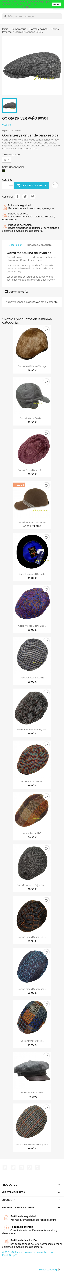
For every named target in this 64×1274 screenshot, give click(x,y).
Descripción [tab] (15, 245)
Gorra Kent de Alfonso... (32, 781)
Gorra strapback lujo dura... (32, 522)
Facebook (5, 1167)
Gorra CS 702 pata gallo (32, 677)
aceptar (56, 4)
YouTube (21, 1167)
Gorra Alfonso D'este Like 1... (32, 937)
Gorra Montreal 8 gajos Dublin (32, 885)
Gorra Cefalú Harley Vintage (32, 366)
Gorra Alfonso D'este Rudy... (32, 470)
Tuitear (25, 196)
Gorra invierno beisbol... (32, 418)
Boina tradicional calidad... (32, 574)
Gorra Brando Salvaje (32, 1092)
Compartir (17, 196)
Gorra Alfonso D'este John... (32, 989)
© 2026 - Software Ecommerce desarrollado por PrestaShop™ (28, 1254)
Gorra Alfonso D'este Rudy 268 (32, 1144)
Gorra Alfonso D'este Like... (32, 625)
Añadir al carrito (31, 185)
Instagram (37, 1167)
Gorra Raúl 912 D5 (32, 833)
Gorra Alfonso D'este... (32, 1040)
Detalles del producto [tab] (39, 245)
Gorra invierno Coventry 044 (32, 729)
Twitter (13, 1167)
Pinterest (33, 196)
